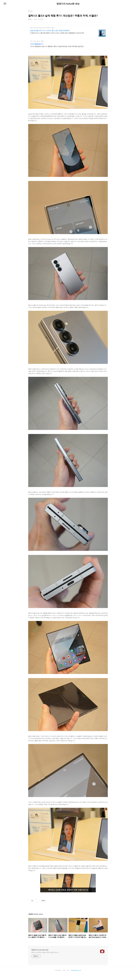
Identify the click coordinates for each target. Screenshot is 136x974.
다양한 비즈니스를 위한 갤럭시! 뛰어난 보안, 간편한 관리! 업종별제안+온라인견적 (57, 33)
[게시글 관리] (37, 900)
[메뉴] (5, 4)
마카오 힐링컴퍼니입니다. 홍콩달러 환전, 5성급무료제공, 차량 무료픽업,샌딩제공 (56, 46)
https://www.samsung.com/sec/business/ (40, 27)
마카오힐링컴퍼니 (36, 44)
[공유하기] (34, 900)
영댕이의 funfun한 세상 (68, 4)
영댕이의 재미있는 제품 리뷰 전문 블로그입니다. (45, 952)
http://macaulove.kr (35, 41)
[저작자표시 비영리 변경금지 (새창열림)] (49, 900)
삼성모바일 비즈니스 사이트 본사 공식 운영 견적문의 (50, 30)
